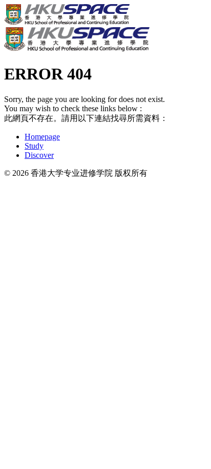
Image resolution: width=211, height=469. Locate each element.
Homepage (42, 136)
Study (34, 145)
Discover (39, 155)
